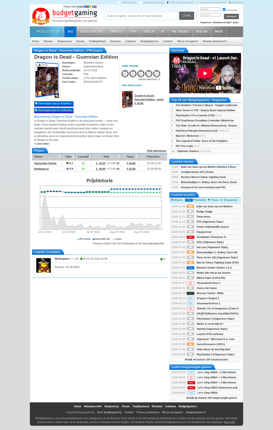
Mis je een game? (187, 41)
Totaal (130, 156)
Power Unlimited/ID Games (212, 226)
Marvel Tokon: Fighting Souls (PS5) (217, 262)
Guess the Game (206, 288)
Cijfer (68, 156)
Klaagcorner (204, 232)
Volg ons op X (129, 2)
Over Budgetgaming (109, 412)
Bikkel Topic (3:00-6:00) (210, 277)
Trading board (140, 406)
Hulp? (236, 22)
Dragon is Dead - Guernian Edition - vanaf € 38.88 (149, 99)
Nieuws (48, 41)
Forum (80, 41)
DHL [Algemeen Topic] (210, 242)
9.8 (71, 168)
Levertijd (83, 156)
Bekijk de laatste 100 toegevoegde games (211, 397)
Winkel (38, 156)
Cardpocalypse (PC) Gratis (197, 172)
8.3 (71, 163)
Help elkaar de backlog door (213, 349)
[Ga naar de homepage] (64, 16)
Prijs (106, 156)
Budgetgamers (150, 41)
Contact (168, 41)
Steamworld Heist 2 (204, 283)
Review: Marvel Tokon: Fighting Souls (203, 177)
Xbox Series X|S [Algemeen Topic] (217, 257)
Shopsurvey (64, 41)
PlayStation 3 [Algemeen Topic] (215, 318)
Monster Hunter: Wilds (206, 293)
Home (35, 41)
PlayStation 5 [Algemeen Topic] (215, 354)
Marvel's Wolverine (191, 135)
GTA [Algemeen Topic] (209, 221)
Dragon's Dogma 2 (203, 298)
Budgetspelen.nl (196, 412)
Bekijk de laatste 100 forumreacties (206, 359)
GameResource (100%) (210, 344)
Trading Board (97, 41)
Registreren (206, 22)
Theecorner (203, 216)
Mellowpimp (62, 258)
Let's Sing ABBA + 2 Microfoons (216, 372)
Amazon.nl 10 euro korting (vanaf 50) (203, 187)
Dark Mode (237, 2)
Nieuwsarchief (93, 406)
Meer (219, 32)
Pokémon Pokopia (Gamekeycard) (202, 130)
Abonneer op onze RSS (213, 2)
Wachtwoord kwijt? (222, 22)
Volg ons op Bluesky (153, 2)
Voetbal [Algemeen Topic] (211, 328)
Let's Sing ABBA (207, 392)
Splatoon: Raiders (194, 151)
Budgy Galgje (204, 211)
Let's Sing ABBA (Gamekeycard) (217, 387)
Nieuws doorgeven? (215, 41)
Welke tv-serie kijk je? (209, 323)
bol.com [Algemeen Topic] (212, 247)
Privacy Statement (148, 412)
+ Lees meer (41, 143)
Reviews (115, 41)
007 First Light (188, 146)
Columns (130, 41)
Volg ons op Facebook (181, 2)
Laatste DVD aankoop (209, 334)
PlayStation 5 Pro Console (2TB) (199, 115)
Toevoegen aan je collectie (54, 110)
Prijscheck (153, 156)
